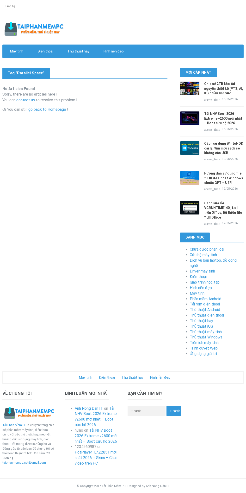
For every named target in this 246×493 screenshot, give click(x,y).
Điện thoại (198, 276)
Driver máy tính (202, 271)
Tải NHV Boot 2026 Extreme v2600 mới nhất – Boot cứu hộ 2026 (223, 118)
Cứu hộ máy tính (203, 255)
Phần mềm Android (205, 299)
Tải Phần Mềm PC (14, 425)
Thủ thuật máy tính (206, 332)
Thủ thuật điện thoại (207, 315)
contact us (25, 100)
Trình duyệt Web (204, 348)
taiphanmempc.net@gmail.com (24, 462)
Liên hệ (10, 6)
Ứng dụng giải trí (203, 353)
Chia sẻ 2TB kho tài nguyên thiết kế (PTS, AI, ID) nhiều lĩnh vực (223, 88)
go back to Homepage (47, 109)
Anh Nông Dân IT (89, 408)
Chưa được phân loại (207, 249)
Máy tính (197, 293)
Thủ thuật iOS (201, 326)
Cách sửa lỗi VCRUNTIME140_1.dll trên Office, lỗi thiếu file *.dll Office (223, 210)
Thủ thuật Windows (206, 337)
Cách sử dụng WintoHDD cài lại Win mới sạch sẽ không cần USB (223, 148)
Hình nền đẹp (113, 51)
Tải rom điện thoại (205, 304)
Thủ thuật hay (201, 320)
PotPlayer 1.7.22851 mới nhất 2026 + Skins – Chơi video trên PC (96, 458)
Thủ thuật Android (205, 309)
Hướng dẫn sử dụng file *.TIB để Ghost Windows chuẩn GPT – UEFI (223, 178)
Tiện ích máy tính (204, 342)
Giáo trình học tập (205, 282)
